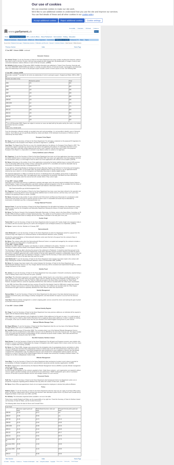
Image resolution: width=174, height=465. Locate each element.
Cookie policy (67, 461)
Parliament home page (16, 43)
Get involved (58, 37)
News (81, 40)
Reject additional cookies (72, 20)
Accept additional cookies (45, 20)
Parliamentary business (17, 37)
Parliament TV (74, 40)
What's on (31, 40)
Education (72, 37)
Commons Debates (59, 43)
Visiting (65, 37)
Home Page (77, 47)
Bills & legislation (40, 40)
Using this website (44, 461)
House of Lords (22, 40)
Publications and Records (42, 43)
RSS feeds (88, 28)
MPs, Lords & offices (33, 37)
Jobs (37, 461)
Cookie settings (94, 20)
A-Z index (6, 461)
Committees (50, 40)
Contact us (96, 28)
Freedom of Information (29, 461)
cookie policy (87, 14)
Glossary (12, 461)
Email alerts (80, 28)
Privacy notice (60, 461)
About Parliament (46, 37)
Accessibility (72, 28)
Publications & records (62, 40)
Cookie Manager (74, 461)
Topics (87, 40)
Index (43, 47)
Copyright (52, 461)
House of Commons (10, 40)
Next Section (9, 459)
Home (7, 37)
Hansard (51, 43)
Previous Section (11, 47)
